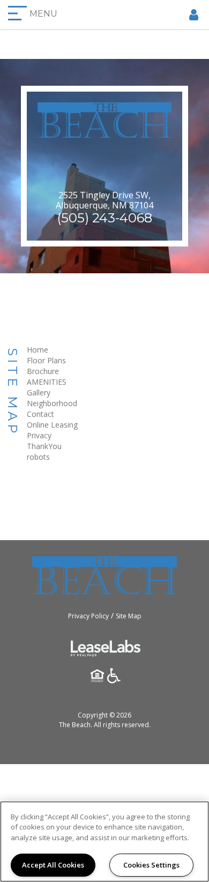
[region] (104, 841)
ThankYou (44, 446)
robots (38, 457)
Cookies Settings (151, 865)
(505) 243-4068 (104, 218)
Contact (40, 414)
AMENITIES (46, 382)
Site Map (128, 616)
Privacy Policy (88, 616)
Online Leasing (52, 425)
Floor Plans (46, 360)
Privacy (39, 435)
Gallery (38, 392)
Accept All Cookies (53, 865)
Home (37, 350)
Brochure (43, 371)
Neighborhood (52, 403)
